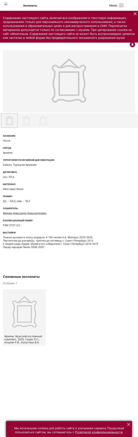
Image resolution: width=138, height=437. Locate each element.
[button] (135, 13)
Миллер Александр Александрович (25, 213)
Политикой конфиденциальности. (99, 432)
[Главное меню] (121, 5)
